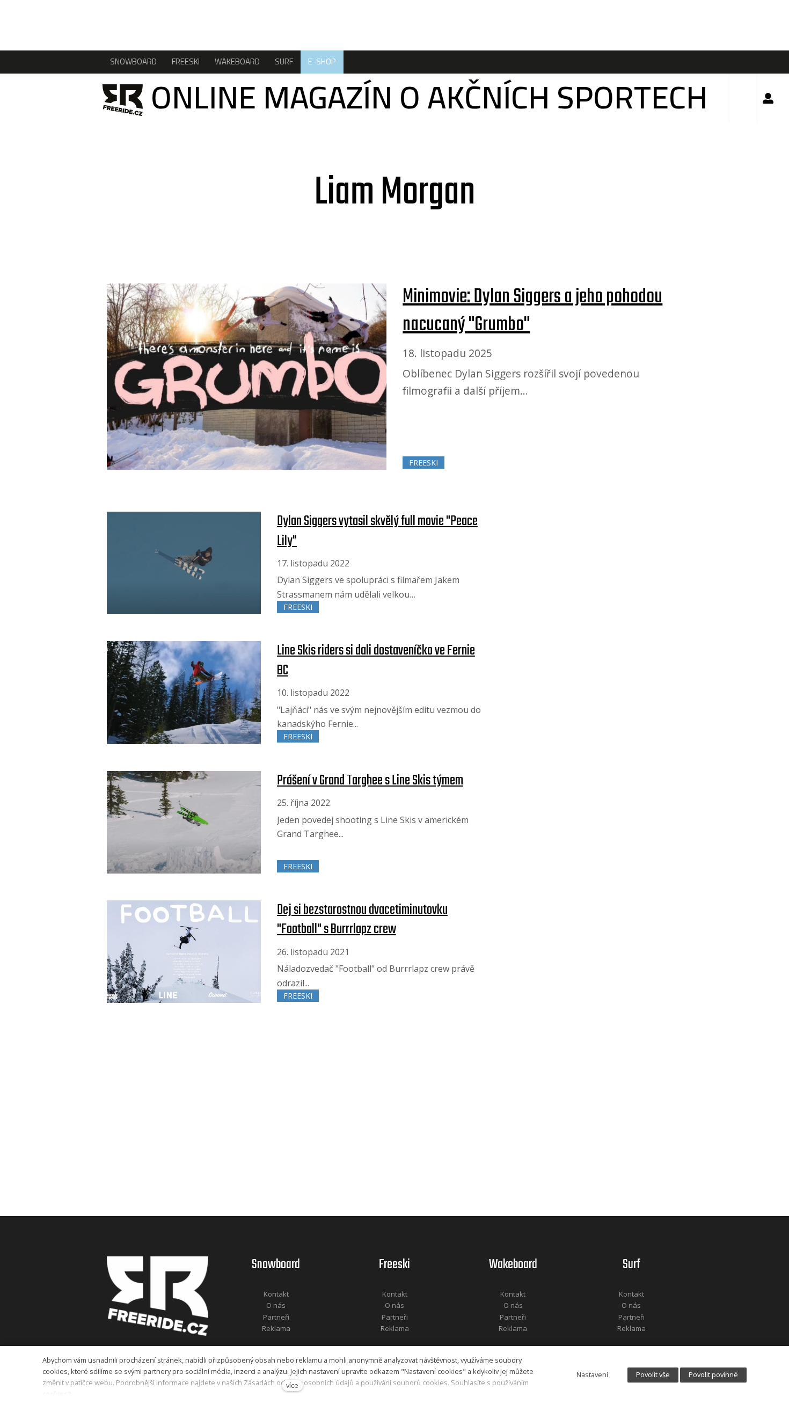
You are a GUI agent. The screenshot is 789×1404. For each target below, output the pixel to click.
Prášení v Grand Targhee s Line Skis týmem (370, 780)
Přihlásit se (768, 98)
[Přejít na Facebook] (262, 1343)
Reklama (276, 1328)
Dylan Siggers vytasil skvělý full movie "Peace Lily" (377, 531)
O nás (276, 1305)
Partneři (276, 1317)
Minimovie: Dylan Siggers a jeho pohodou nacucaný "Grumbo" (532, 311)
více (292, 1385)
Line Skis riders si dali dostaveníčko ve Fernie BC (376, 660)
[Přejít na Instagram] (290, 1343)
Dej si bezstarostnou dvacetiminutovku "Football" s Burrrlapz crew (362, 919)
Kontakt (276, 1294)
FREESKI (423, 462)
